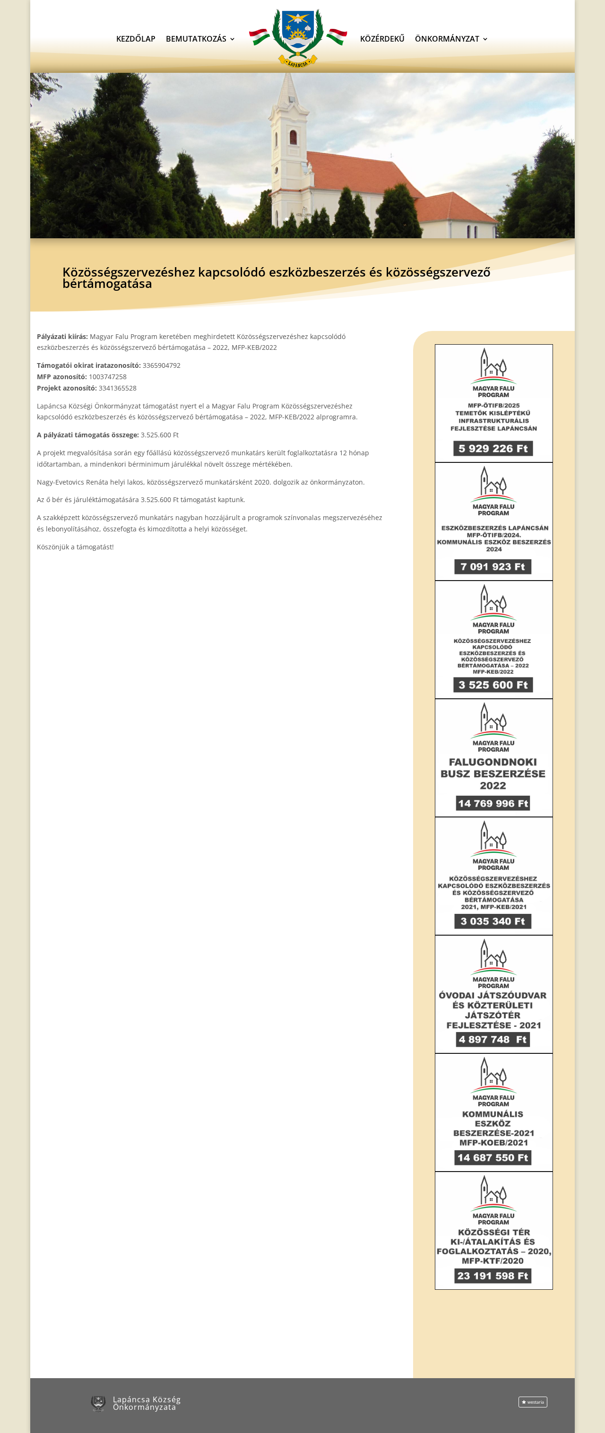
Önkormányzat (447, 39)
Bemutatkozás (196, 39)
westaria (535, 1402)
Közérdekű (382, 39)
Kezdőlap (136, 39)
